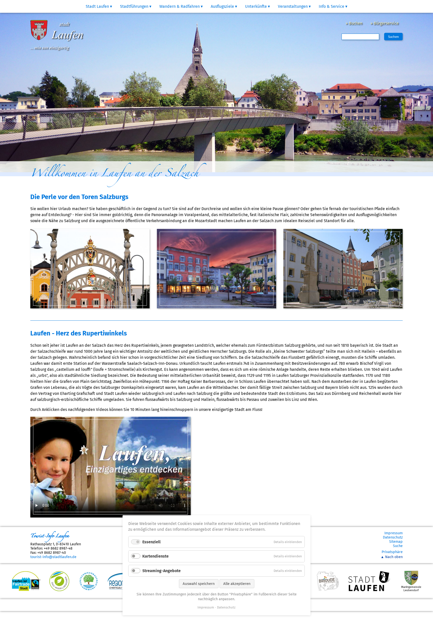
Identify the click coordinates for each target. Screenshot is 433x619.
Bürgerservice (386, 23)
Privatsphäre (392, 552)
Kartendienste (155, 556)
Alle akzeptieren (237, 583)
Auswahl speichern (199, 583)
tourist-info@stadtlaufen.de (53, 557)
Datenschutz (393, 537)
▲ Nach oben (392, 557)
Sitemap (396, 542)
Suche (398, 546)
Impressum (393, 533)
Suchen (393, 37)
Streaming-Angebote (161, 570)
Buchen (355, 23)
